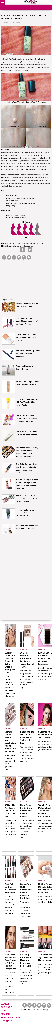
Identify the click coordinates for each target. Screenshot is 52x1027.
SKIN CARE (6, 1007)
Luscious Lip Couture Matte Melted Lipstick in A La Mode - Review (27, 321)
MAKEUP (8, 649)
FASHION (5, 1014)
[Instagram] (24, 257)
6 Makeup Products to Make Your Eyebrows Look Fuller (25, 960)
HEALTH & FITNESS (10, 1018)
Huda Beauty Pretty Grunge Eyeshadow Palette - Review (27, 810)
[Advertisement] (21, 276)
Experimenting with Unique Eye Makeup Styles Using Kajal (27, 737)
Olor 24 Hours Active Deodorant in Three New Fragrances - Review (26, 418)
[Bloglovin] (14, 257)
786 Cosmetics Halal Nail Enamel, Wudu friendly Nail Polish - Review (27, 499)
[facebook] (4, 257)
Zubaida (17, 22)
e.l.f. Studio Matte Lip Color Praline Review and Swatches (28, 354)
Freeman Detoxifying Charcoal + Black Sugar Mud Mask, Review (26, 513)
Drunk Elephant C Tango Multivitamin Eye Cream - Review (26, 337)
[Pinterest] (19, 257)
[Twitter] (9, 257)
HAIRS (4, 1011)
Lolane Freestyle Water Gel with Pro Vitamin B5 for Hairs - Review (27, 402)
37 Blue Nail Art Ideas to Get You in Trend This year (10, 810)
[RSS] (29, 257)
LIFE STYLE (6, 1021)
